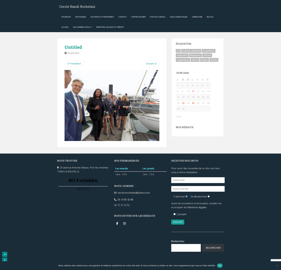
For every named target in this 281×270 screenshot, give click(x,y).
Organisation (183, 59)
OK (220, 265)
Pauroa (195, 59)
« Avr (178, 116)
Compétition (208, 50)
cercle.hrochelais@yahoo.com (133, 192)
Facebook (66, 16)
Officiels (207, 55)
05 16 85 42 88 (124, 199)
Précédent (75, 63)
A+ (5, 254)
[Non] (277, 265)
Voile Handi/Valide (178, 16)
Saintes (213, 59)
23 (183, 103)
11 (193, 91)
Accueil (65, 27)
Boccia (210, 16)
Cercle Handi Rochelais (77, 6)
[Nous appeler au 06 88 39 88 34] (132, 205)
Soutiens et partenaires (102, 16)
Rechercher (177, 241)
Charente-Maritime (191, 50)
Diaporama (182, 55)
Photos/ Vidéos (157, 16)
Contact (122, 16)
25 (193, 103)
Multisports (195, 55)
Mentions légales (197, 207)
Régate (204, 59)
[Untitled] (112, 105)
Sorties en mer (138, 16)
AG (178, 50)
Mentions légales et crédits (110, 27)
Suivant (150, 63)
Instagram (80, 16)
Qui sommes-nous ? (82, 27)
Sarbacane (197, 16)
